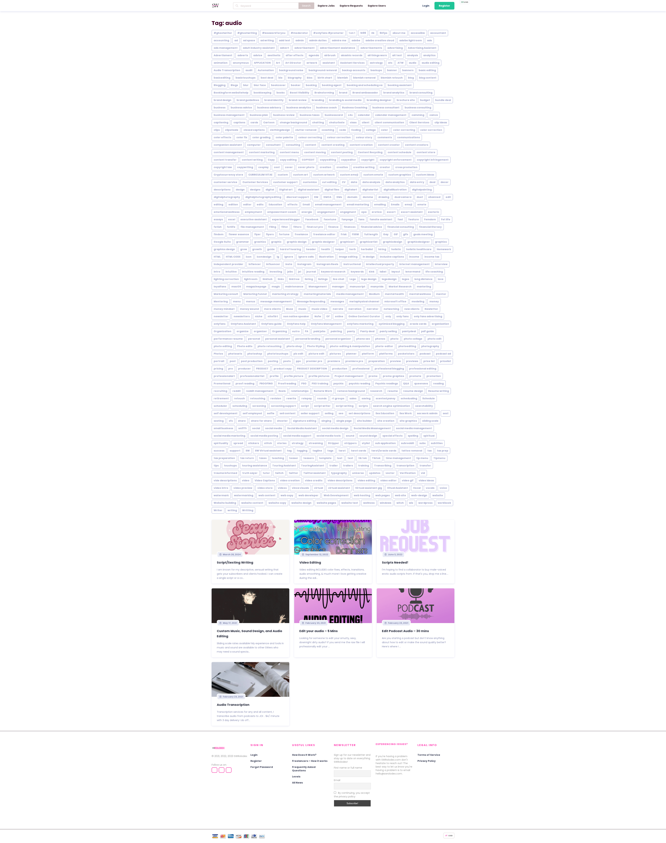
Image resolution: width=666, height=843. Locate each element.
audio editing (430, 63)
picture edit (316, 353)
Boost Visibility (299, 92)
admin (299, 40)
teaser (293, 458)
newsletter (221, 316)
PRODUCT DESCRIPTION (312, 368)
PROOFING (266, 383)
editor (247, 204)
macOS (236, 286)
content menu (289, 152)
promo (373, 376)
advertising (395, 48)
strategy (298, 443)
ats (390, 63)
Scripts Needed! (395, 562)
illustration (326, 256)
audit (249, 70)
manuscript (357, 286)
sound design (368, 435)
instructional (352, 264)
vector (390, 473)
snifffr (242, 428)
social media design (335, 428)
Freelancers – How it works (309, 761)
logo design (369, 279)
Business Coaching (354, 107)
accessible (418, 33)
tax (429, 450)
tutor (266, 473)
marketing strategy (285, 294)
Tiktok (376, 458)
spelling (413, 435)
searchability (424, 406)
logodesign (389, 279)
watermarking (243, 495)
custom (283, 174)
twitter (293, 473)
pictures (335, 353)
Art (278, 63)
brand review (297, 100)
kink (371, 271)
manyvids (376, 286)
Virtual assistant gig (368, 488)
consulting (293, 145)
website (437, 495)
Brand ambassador (365, 92)
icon (248, 256)
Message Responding (311, 301)
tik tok (362, 458)
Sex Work (405, 413)
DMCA (327, 197)
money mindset (224, 309)
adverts (242, 55)
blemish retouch (392, 77)
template (325, 458)
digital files (332, 189)
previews (412, 361)
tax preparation (224, 458)
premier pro (314, 361)
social (256, 428)
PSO (303, 383)
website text (349, 503)
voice (443, 488)
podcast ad (443, 353)
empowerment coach (281, 212)
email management (328, 204)
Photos (218, 353)
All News (297, 782)
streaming (316, 443)
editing (218, 204)
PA (306, 331)
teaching (278, 458)
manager (338, 286)
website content (252, 503)
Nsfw (317, 316)
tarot (342, 450)
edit (448, 197)
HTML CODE (233, 256)
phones (380, 338)
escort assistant (412, 212)
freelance (301, 234)
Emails (395, 204)
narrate (338, 309)
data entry (417, 182)
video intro (221, 488)
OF (328, 316)
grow (243, 249)
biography (295, 77)
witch (400, 503)
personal (254, 338)
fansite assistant (381, 219)
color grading (261, 137)
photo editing (223, 346)
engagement (326, 212)
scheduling (239, 406)
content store (426, 152)
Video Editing (310, 562)
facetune (330, 219)
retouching (257, 398)
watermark (221, 495)
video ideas (426, 480)
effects (292, 204)
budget (425, 100)
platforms (386, 353)
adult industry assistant (259, 48)
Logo (352, 279)
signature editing (304, 421)
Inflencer (255, 264)
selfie (270, 413)
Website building (225, 503)
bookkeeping (262, 92)
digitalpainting (422, 189)
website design (301, 503)
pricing (218, 368)
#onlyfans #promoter (328, 33)
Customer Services (255, 182)
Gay (385, 234)
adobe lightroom (410, 40)
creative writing (363, 167)
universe (358, 473)
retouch (239, 398)
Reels (282, 391)
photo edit (435, 338)
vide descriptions (225, 480)
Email (306, 204)
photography (430, 346)
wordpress (425, 503)
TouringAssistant (312, 465)
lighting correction (226, 279)
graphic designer (323, 242)
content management (229, 152)
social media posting (264, 435)
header (311, 249)
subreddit (407, 443)
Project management (349, 376)
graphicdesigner (418, 242)
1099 (363, 33)
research (376, 391)
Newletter (431, 309)
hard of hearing (290, 249)
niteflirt (273, 316)
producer (244, 368)
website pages (326, 503)
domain (352, 197)
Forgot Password (261, 767)
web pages (382, 495)
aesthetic (273, 55)
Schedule (428, 398)
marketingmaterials (317, 294)
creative (342, 167)
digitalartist (370, 189)
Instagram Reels (327, 264)
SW (248, 450)
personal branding (307, 338)
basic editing (427, 70)
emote (421, 204)
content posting (342, 152)
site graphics (408, 421)
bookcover (278, 85)
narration (354, 309)
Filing (272, 227)
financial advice (371, 227)
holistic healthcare (419, 249)
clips (217, 130)
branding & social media (345, 100)
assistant (328, 63)
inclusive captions (392, 256)
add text (284, 40)
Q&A (406, 383)
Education (275, 204)
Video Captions (265, 480)
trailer (333, 465)
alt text (397, 55)
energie (306, 212)
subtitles (437, 443)
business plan (259, 115)
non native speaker (296, 316)
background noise (291, 70)
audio (412, 63)
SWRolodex (240, 756)
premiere (333, 361)
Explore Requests (351, 5)
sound (350, 435)
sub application (385, 443)
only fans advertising (428, 316)
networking (391, 309)
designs (255, 189)
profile (274, 376)
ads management (226, 48)
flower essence (239, 234)
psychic (338, 383)
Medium (374, 294)
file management (252, 227)
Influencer (273, 264)
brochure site (406, 100)
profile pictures (319, 376)
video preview (242, 488)
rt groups (338, 398)
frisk (344, 234)
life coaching (434, 271)
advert (284, 48)
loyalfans (220, 286)
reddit (236, 391)
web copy (287, 495)
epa (363, 212)
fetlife (231, 227)
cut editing (329, 182)
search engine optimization (391, 406)
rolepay (306, 398)
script (305, 406)
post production (252, 361)
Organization (222, 331)
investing (276, 271)
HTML (217, 256)
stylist (366, 443)
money (434, 301)
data (354, 182)
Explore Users (377, 5)
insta (288, 264)
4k (372, 33)
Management (318, 286)
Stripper (333, 443)
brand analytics (393, 92)
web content (266, 495)
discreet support (297, 197)
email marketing (358, 204)
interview (441, 264)
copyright (367, 159)
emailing (380, 204)
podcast (425, 353)
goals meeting (423, 234)
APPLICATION (262, 63)
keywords (357, 271)
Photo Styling (316, 346)
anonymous (241, 63)
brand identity (274, 100)
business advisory (269, 107)
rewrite (291, 398)
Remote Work (323, 391)
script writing (344, 406)
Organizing (279, 331)
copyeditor (348, 159)
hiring (382, 249)
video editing (366, 480)
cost (277, 167)
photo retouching (269, 346)
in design (369, 256)
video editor (388, 480)
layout (395, 271)
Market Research (400, 286)
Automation (266, 70)
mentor (441, 294)
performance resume (228, 338)
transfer (425, 465)
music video (319, 309)
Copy (271, 159)
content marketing (262, 152)
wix (411, 503)
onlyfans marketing (360, 324)
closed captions (254, 130)
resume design (413, 391)
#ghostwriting (247, 33)
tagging (302, 450)
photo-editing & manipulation (350, 346)
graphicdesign (392, 242)
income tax (431, 256)
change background (293, 122)
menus (250, 301)
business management (229, 115)
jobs (290, 271)
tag (289, 450)
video (245, 480)
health (325, 249)
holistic (396, 249)
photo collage (413, 338)
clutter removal (305, 130)
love (440, 279)
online (339, 316)
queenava (421, 383)
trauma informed (225, 473)
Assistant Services (352, 63)
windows (385, 503)
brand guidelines (248, 100)
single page (344, 421)
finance (333, 227)
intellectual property (380, 264)
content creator (389, 145)
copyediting (328, 159)
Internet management (414, 264)
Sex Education (384, 413)
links (281, 279)
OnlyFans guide (271, 324)
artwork (311, 63)
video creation (290, 480)
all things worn (377, 55)
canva (433, 115)
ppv (298, 361)
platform (368, 353)
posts (287, 361)
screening (259, 406)
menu (237, 301)
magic (276, 286)
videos (282, 488)
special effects (392, 435)
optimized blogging (391, 324)
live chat (338, 279)
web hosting (362, 495)
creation (325, 167)
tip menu (422, 458)
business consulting (418, 107)
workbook (444, 503)
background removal (323, 70)
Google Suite (222, 242)
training (363, 465)
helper (339, 249)
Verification (408, 473)
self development (225, 413)
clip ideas (440, 122)
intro (217, 271)
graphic (276, 242)
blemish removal (364, 77)
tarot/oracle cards (383, 450)
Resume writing (438, 391)
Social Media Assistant (302, 428)
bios (309, 77)
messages (337, 301)
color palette (284, 137)
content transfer (225, 159)
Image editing (348, 256)
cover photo (306, 167)
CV (343, 182)
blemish (342, 77)
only (388, 316)
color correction (431, 130)
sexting (219, 421)
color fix (241, 137)
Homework (444, 249)
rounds (322, 398)
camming (418, 115)
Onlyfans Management (326, 324)
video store (265, 488)
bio (280, 77)
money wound (249, 309)
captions (239, 122)
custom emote (373, 174)
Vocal (417, 488)
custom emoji (349, 174)
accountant (438, 33)
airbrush (330, 55)
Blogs (234, 85)
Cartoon (269, 122)
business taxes (309, 115)
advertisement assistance (337, 48)
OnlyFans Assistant (243, 324)
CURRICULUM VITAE (260, 174)
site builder (364, 421)
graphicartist (369, 242)
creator (385, 167)
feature (413, 219)
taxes (263, 458)
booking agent (331, 85)
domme (368, 197)
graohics (260, 242)
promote (415, 376)
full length (371, 234)
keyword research (333, 271)
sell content (288, 413)
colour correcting (310, 137)
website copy (277, 503)
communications (408, 137)
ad (236, 40)
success (219, 450)
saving (366, 398)
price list (429, 361)
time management (398, 458)
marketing (424, 286)
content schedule (399, 152)
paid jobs (319, 331)
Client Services (419, 122)
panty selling (388, 331)
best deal (267, 77)
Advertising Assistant (422, 48)
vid (423, 473)
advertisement (304, 48)
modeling (418, 301)
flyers (270, 234)
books (280, 92)
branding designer (379, 100)
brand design (222, 100)
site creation (385, 421)
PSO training (320, 383)
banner (392, 70)
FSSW (355, 234)
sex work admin (427, 413)
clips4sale (231, 130)
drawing (383, 197)
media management (350, 294)
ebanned (434, 197)
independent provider (228, 264)
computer (254, 145)
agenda (314, 55)
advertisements (371, 48)
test (339, 458)
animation (221, 63)
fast (400, 219)
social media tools (329, 435)
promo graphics (393, 376)
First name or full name (348, 767)
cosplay (263, 167)
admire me (339, 40)
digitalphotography (227, 197)
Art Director (293, 63)
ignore (288, 256)
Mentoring (221, 301)
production (339, 368)
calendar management (390, 115)
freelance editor (324, 234)
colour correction (339, 137)
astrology (376, 63)
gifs (405, 234)
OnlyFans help (296, 324)
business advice (241, 107)
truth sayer (250, 473)
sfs (231, 421)
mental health (394, 294)
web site (400, 495)
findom (218, 234)
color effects (222, 137)
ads (429, 40)
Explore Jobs (326, 5)
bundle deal (443, 100)
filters (297, 227)
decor (445, 182)
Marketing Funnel (255, 294)
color (384, 130)
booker (296, 85)
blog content (427, 77)
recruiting (220, 391)
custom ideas (425, 174)
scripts (363, 406)
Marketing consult (226, 294)
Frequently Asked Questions (303, 768)
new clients (411, 309)
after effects (294, 55)
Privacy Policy (426, 761)
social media (273, 428)
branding (318, 100)
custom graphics (399, 174)
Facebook (311, 219)
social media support (297, 435)
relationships (300, 391)
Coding (356, 130)
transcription (405, 465)
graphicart (347, 242)
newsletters (242, 316)
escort (391, 212)
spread (238, 443)
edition (233, 204)
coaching (328, 130)
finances (350, 227)
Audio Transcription (227, 70)
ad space (249, 40)
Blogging (219, 85)
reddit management (259, 391)
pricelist (445, 361)
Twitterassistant (314, 473)
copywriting (245, 167)
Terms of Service (428, 755)
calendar (364, 115)
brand (343, 92)
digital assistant (308, 189)
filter (284, 227)
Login (425, 5)
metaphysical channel (364, 301)
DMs (339, 197)
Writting (247, 510)
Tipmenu (439, 458)
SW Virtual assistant (268, 450)
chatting (318, 122)
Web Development (336, 495)
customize (310, 182)
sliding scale (430, 421)
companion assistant (228, 145)
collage (371, 130)
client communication (389, 122)
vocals (430, 488)
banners (407, 70)
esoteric (433, 212)
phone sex (363, 338)
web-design (419, 495)
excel (231, 219)
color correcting (404, 130)
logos (405, 279)
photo (394, 338)
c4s (350, 115)
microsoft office (395, 301)
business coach (326, 107)
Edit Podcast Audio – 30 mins (405, 631)
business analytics (298, 107)
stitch (268, 443)
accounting (221, 40)
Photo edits (244, 346)
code (342, 130)
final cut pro (315, 227)
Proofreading (287, 383)
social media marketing (229, 435)
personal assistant (277, 338)
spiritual (428, 435)
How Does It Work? (304, 755)
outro (296, 331)
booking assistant (400, 85)
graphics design (224, 249)
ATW (401, 63)
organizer (260, 331)
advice (257, 55)
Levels (296, 776)
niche (258, 316)
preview (395, 361)
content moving (315, 152)
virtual (318, 488)
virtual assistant (339, 488)
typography (339, 473)
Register (444, 5)
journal (311, 271)
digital (270, 189)
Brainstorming (324, 92)
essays (218, 219)
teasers (308, 458)
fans (361, 219)
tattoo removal (412, 450)
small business (223, 428)
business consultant (385, 107)
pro (230, 368)
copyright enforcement (396, 159)
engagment (348, 212)
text (350, 458)
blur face (260, 85)
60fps (383, 33)
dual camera (402, 197)
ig (278, 256)
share (242, 421)
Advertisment (223, 55)
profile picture (293, 376)
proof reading (245, 383)
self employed (252, 413)
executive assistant (253, 219)
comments (384, 137)
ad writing (267, 40)
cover (289, 167)
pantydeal (409, 331)
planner (351, 353)
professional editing (422, 368)
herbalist (367, 249)
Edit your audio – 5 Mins (318, 631)
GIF (396, 234)
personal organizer (338, 338)
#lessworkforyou (273, 33)
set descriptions (359, 413)
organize (243, 331)
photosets (235, 353)
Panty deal (367, 331)
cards (254, 122)
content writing (252, 159)
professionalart (224, 376)
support (235, 450)
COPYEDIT (308, 159)
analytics (429, 55)
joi (299, 271)
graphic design (297, 242)
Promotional (222, 383)
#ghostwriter (223, 33)
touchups (230, 465)
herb (352, 249)
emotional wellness (227, 212)
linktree (294, 279)
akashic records (351, 55)
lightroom (250, 279)
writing (232, 510)
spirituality (221, 443)
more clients (272, 309)
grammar (242, 242)
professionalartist (252, 376)
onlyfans (219, 324)
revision (275, 398)
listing (309, 279)
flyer (257, 234)
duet (420, 197)
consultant (273, 145)
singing (326, 421)
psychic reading (359, 383)
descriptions (222, 189)
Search (306, 5)
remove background (351, 391)
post (233, 361)
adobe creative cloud (379, 40)
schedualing (409, 398)
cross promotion (406, 167)
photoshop (254, 353)
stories (282, 443)
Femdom (430, 219)
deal (432, 182)
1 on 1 (352, 33)
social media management (414, 428)
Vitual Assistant (397, 488)
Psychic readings (386, 383)
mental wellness (420, 294)
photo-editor (384, 346)
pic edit (298, 353)
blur (246, 85)
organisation (440, 324)
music (302, 309)
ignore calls (306, 256)
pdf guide (427, 331)
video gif (407, 480)
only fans (402, 316)
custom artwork (324, 174)
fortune (284, 234)
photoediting (407, 346)
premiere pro (354, 361)
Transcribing (382, 465)
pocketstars (406, 353)
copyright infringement (433, 159)
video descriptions (340, 480)
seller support (310, 413)
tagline (317, 450)
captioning (221, 122)
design (240, 189)
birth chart (325, 77)
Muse (289, 309)
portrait (219, 361)
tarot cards (358, 450)
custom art (300, 174)
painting (336, 331)
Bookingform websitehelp (231, 92)
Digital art (286, 189)
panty (351, 331)
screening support (283, 406)
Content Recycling (370, 152)
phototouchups (277, 353)
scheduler (220, 406)
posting (273, 361)
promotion (433, 376)
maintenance (294, 286)
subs (422, 443)
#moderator (299, 33)
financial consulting (400, 227)
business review (283, 115)
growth (257, 249)
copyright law (223, 167)
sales (352, 398)
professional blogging (389, 368)
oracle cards (418, 324)
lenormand (412, 271)
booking (311, 85)
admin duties (318, 40)
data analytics (395, 182)
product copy (283, 368)
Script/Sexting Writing (235, 562)
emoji (408, 204)
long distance (423, 279)
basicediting (222, 77)
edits (260, 204)
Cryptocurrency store (228, 174)
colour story (364, 137)
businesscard (334, 115)
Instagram (304, 264)
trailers (348, 465)
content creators (416, 145)
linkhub (267, 279)
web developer (308, 495)
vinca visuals (300, 488)
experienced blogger (286, 219)
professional (360, 368)
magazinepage (256, 286)
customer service (225, 182)
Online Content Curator (364, 316)
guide (271, 249)
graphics (441, 242)
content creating (332, 145)
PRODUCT (262, 368)
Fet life (445, 219)
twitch (279, 473)
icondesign (264, 256)
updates (374, 473)
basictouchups (245, 77)
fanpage (347, 219)
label (383, 271)
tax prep (442, 450)
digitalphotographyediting (263, 197)
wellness (369, 503)
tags (330, 450)
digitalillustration (395, 189)
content (310, 145)
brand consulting (420, 92)
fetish (218, 227)
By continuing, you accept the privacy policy (352, 794)
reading (438, 383)
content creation (361, 145)
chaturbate (337, 122)
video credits (313, 480)
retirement (221, 398)
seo (341, 413)
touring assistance (254, 465)
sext (446, 413)
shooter (282, 421)
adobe (356, 40)
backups (376, 70)
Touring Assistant (284, 465)
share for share (261, 421)
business (219, 107)
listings (323, 279)
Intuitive (231, 271)
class (353, 122)
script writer (322, 406)
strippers (350, 443)
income (414, 256)
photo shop (294, 346)
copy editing (288, 159)
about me (398, 33)
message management (276, 301)
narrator (372, 309)
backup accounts (353, 70)
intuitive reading (253, 271)
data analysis (371, 182)
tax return (247, 458)
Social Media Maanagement (372, 428)
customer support (285, 182)
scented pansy (385, 398)
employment (253, 212)
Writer (218, 510)
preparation (376, 361)
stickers (253, 443)
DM (316, 197)
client (365, 122)
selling (329, 413)
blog (411, 77)
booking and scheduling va (364, 85)
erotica (377, 212)
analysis (412, 55)
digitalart (350, 189)
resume (392, 391)
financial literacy (430, 227)
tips (216, 465)
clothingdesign (280, 130)
